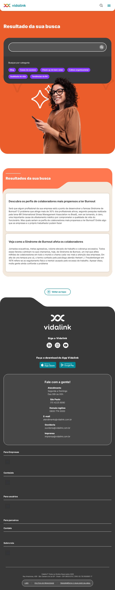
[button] (108, 5)
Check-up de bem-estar (52, 70)
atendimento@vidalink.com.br (57, 419)
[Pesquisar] (101, 47)
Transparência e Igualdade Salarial (75, 583)
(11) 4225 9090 (57, 402)
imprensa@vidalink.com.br (57, 436)
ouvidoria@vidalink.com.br (57, 428)
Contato (8, 528)
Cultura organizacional (78, 70)
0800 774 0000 (57, 411)
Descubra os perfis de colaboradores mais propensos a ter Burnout (52, 201)
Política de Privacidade (44, 583)
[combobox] (53, 47)
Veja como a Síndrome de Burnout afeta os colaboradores (46, 241)
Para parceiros (11, 520)
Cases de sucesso (28, 70)
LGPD (26, 583)
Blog (12, 70)
